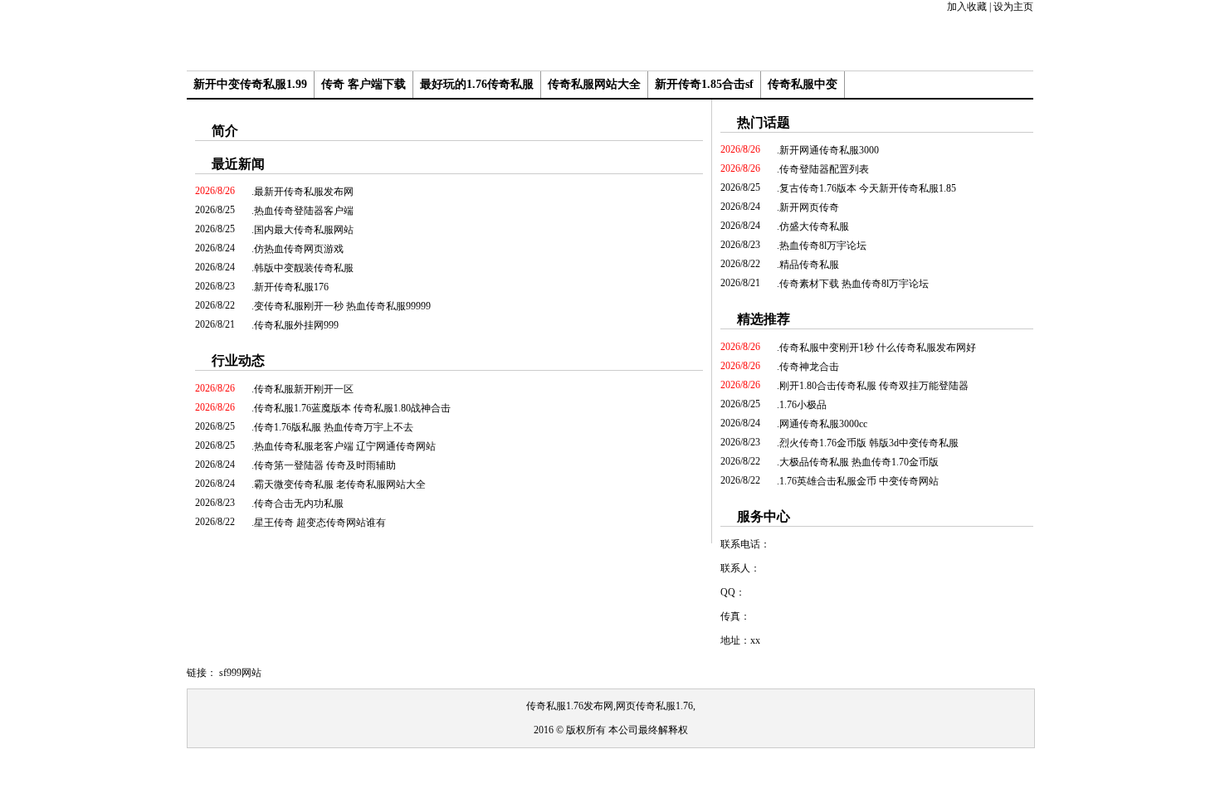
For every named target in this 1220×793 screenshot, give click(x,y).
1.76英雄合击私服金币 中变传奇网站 (859, 481)
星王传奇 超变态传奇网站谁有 (320, 522)
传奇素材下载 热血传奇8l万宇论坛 (854, 283)
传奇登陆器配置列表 (824, 169)
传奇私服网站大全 (594, 84)
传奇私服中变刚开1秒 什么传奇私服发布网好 (877, 347)
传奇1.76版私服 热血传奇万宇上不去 (333, 427)
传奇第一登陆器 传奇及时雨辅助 (325, 465)
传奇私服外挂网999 (296, 325)
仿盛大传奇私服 (814, 226)
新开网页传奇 (809, 207)
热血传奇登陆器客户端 (304, 210)
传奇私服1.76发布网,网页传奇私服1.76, (610, 706)
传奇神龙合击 (809, 366)
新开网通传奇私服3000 (829, 150)
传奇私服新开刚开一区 (304, 389)
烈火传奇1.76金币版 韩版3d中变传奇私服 (869, 443)
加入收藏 (967, 6)
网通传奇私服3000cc (823, 424)
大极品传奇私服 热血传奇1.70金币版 (859, 462)
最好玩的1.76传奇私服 (477, 84)
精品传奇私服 (809, 264)
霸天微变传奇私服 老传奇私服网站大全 (340, 484)
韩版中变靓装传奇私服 (304, 268)
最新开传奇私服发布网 (304, 191)
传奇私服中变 (802, 84)
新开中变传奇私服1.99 (250, 84)
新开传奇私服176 (291, 287)
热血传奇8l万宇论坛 (822, 245)
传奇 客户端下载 (363, 84)
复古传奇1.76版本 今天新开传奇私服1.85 (867, 188)
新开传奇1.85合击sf (704, 84)
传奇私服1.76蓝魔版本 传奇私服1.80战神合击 (352, 408)
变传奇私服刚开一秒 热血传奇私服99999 (342, 306)
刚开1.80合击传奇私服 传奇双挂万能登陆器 (874, 386)
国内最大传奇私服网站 (304, 230)
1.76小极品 (803, 405)
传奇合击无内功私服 (299, 503)
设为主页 (1013, 6)
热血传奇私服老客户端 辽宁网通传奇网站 (345, 446)
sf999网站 (240, 673)
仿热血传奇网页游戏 (299, 249)
